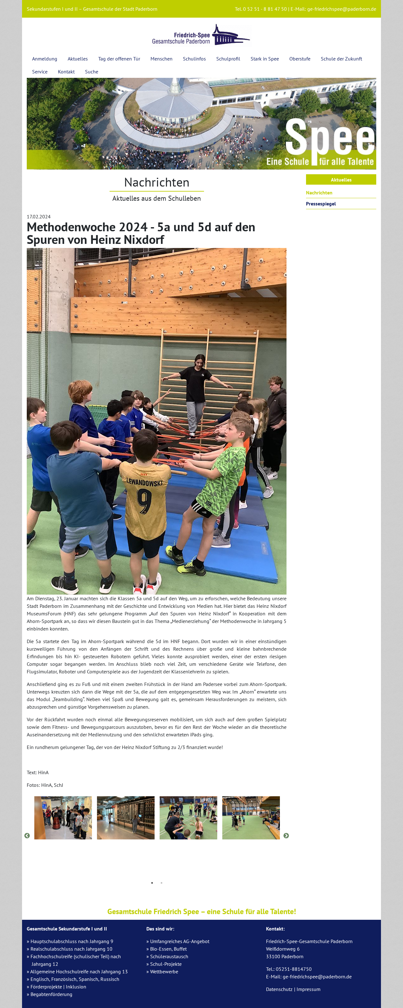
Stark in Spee (265, 58)
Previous (27, 836)
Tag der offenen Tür (119, 58)
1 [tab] (152, 883)
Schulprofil (228, 58)
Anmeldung (44, 58)
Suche (91, 71)
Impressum (309, 989)
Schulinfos (194, 58)
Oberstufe (299, 58)
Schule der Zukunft (341, 58)
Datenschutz (279, 989)
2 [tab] (161, 883)
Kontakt (66, 71)
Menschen (161, 58)
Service (40, 71)
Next (286, 836)
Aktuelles (78, 58)
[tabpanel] (63, 819)
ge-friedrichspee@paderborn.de (341, 9)
